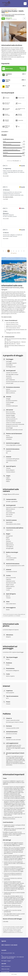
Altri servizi (4, 131)
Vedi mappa (14, 974)
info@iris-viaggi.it (7, 960)
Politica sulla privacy (5, 966)
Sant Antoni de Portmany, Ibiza (9, 9)
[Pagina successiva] (21, 251)
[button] (25, 3)
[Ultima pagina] (24, 251)
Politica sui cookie (5, 969)
